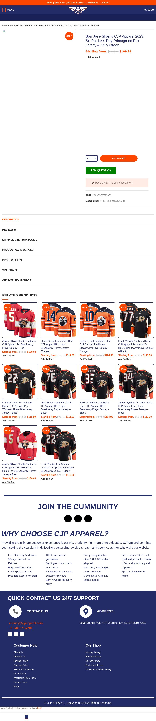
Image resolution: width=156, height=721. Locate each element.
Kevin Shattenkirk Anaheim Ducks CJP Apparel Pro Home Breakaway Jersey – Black (57, 467)
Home (4, 25)
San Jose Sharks (115, 201)
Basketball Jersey (94, 665)
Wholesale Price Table (25, 678)
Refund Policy (21, 661)
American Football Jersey (98, 669)
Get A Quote (20, 673)
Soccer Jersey (93, 661)
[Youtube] (88, 518)
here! (39, 708)
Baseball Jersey (93, 656)
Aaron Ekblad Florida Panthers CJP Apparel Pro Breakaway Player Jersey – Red (19, 344)
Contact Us (19, 656)
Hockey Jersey (93, 652)
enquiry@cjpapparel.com (26, 623)
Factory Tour (20, 682)
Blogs (16, 686)
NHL (102, 201)
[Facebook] (68, 518)
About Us (18, 652)
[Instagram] (78, 518)
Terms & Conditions (24, 669)
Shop (11, 25)
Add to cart (119, 158)
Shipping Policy (21, 665)
